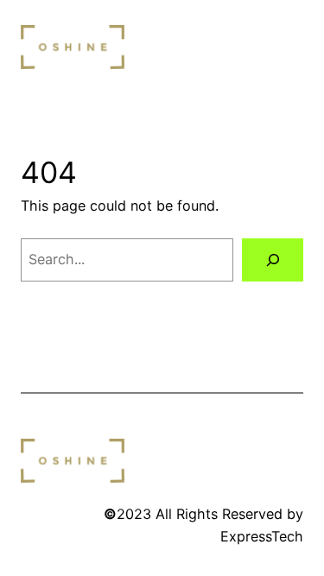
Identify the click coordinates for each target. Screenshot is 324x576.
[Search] (272, 260)
